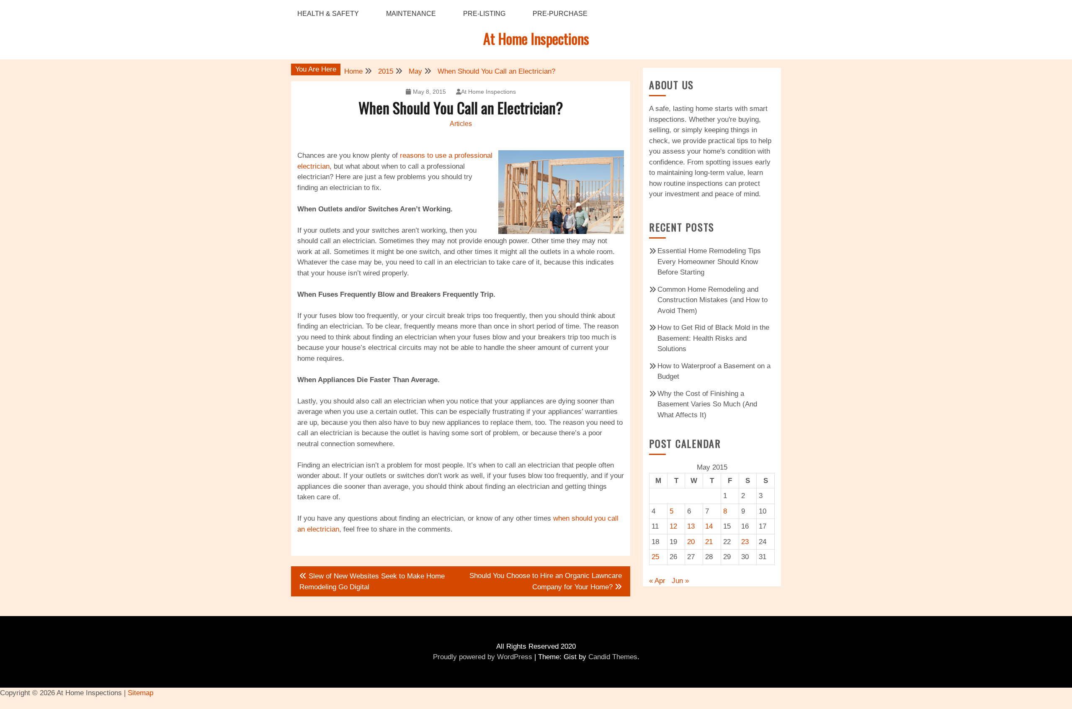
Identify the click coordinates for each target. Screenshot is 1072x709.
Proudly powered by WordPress (482, 657)
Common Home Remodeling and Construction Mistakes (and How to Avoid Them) (712, 300)
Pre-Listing (484, 13)
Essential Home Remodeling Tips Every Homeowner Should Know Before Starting (709, 261)
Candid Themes (612, 657)
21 (709, 542)
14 (709, 526)
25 (655, 557)
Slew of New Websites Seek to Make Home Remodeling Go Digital (372, 581)
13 (691, 526)
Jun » (680, 581)
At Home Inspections (536, 38)
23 (745, 542)
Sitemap (140, 693)
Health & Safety (328, 13)
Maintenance (411, 13)
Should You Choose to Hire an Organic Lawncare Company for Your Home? (545, 581)
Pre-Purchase (560, 13)
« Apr (657, 581)
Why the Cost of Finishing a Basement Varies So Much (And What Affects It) (707, 404)
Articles (461, 123)
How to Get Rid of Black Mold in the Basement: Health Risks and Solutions (713, 338)
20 (691, 542)
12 (673, 526)
